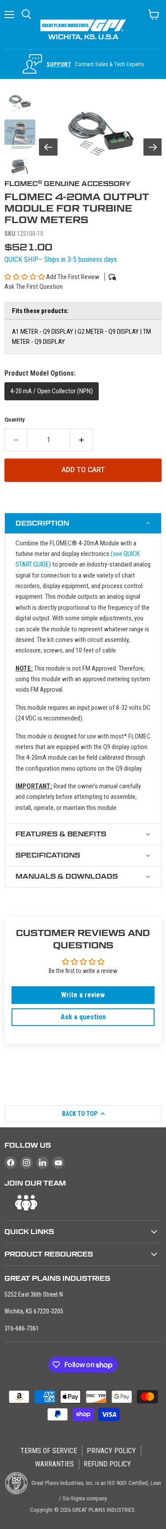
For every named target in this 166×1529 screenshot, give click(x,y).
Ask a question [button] (83, 1017)
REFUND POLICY (107, 1464)
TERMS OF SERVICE (48, 1451)
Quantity (14, 419)
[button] (25, 277)
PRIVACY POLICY (111, 1451)
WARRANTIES (54, 1464)
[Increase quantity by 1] (81, 440)
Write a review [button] (83, 995)
